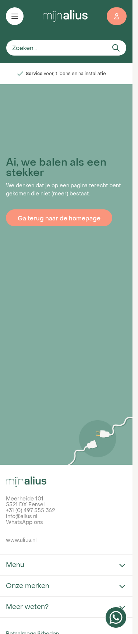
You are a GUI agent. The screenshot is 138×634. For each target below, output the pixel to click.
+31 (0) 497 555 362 (30, 510)
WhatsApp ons (24, 522)
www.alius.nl (21, 539)
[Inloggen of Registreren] (117, 16)
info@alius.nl (21, 516)
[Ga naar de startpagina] (65, 16)
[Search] (116, 48)
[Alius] (66, 482)
